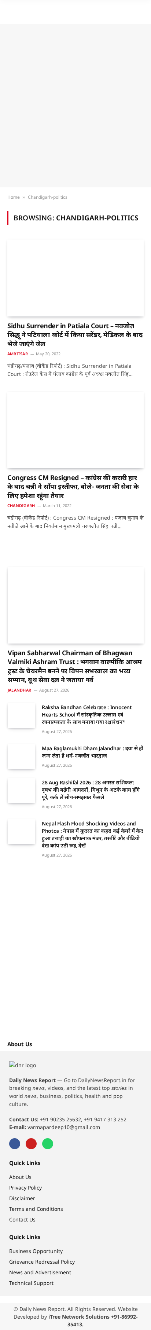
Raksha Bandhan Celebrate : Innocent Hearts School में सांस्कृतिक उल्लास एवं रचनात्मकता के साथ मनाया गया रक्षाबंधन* (87, 714)
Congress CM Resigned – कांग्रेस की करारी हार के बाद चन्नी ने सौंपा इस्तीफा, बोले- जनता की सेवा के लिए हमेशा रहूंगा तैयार (73, 486)
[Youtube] (31, 1143)
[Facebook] (14, 1143)
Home (13, 197)
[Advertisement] (75, 105)
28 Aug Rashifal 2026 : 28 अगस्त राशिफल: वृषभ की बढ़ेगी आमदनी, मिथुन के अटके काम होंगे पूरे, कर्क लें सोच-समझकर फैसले (91, 789)
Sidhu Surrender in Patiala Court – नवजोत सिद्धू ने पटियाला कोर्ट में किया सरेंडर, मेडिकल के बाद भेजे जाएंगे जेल (74, 334)
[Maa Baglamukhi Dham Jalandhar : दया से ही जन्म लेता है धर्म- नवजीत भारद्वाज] (21, 756)
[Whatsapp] (47, 1143)
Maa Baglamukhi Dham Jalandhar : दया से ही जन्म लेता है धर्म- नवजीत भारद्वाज (92, 752)
